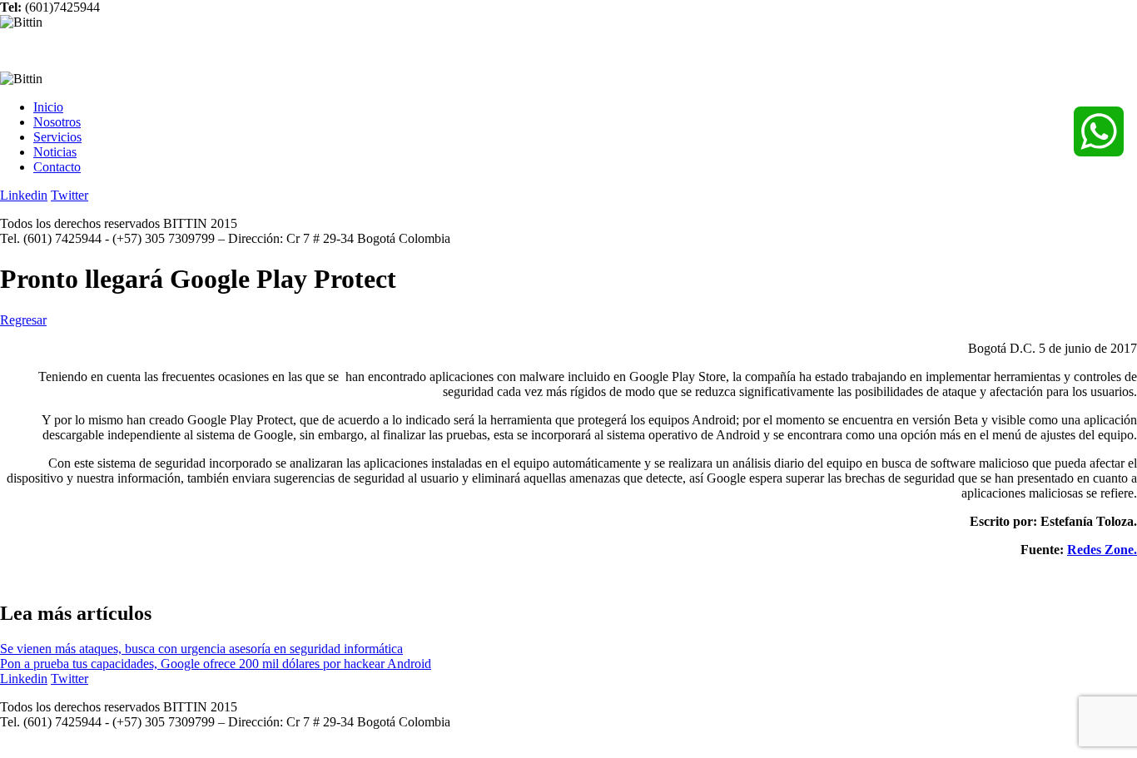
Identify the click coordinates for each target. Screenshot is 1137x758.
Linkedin (23, 195)
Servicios (57, 137)
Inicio (48, 107)
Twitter (69, 195)
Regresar (23, 320)
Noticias (55, 152)
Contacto (57, 167)
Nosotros (57, 122)
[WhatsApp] (1098, 131)
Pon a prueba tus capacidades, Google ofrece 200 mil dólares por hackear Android (215, 663)
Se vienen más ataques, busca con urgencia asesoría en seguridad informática (201, 649)
